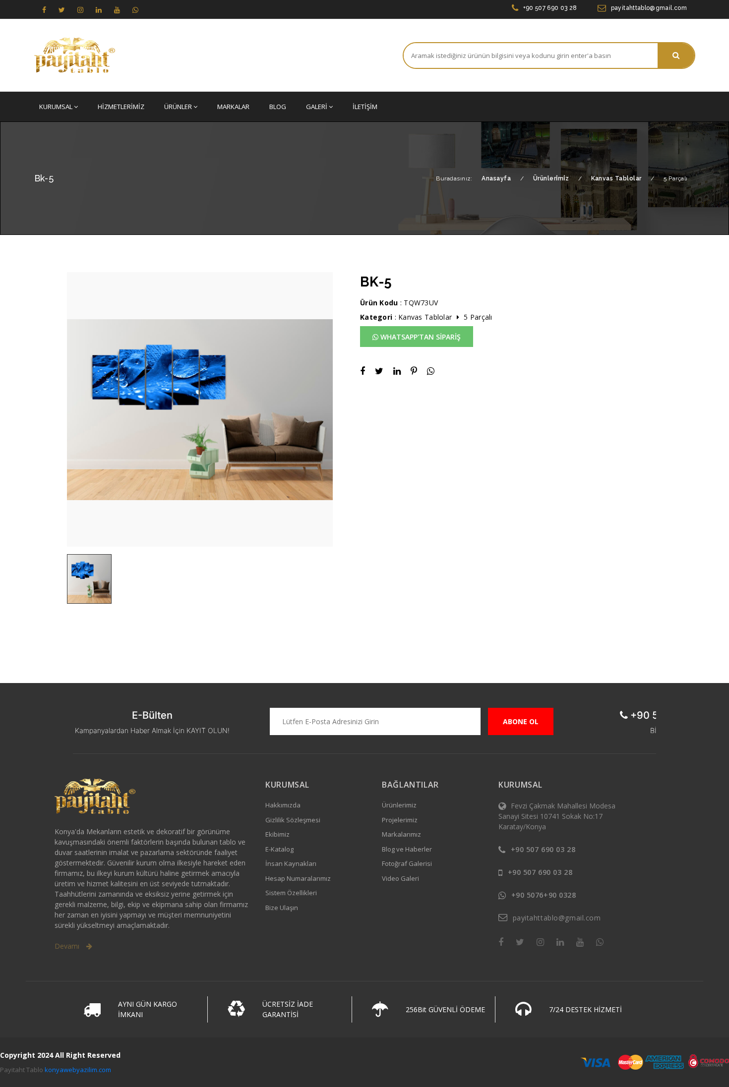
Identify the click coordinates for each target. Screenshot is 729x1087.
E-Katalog (279, 849)
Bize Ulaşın (281, 907)
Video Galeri (400, 878)
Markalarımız (401, 834)
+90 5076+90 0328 (543, 895)
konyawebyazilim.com (78, 1069)
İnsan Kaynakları (290, 863)
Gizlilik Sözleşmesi (292, 819)
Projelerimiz (400, 819)
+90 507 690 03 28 (550, 7)
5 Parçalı (478, 317)
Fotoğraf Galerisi (407, 863)
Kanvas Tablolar (425, 317)
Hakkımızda (283, 805)
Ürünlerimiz (399, 805)
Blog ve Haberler (407, 849)
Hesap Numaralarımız (298, 878)
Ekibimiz (277, 834)
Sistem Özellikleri (291, 892)
